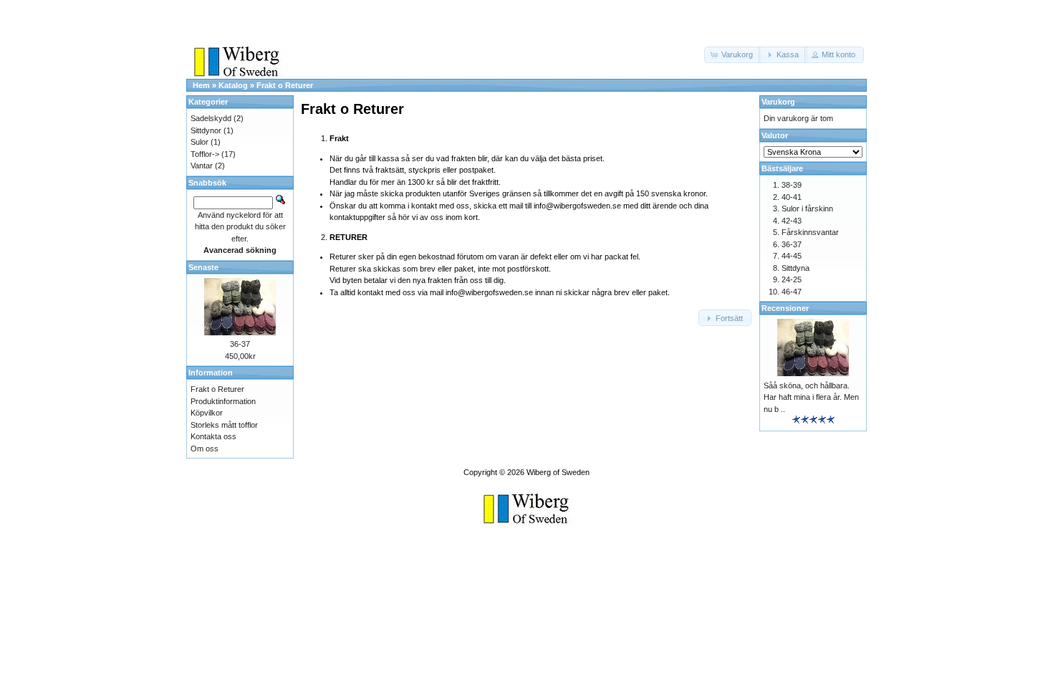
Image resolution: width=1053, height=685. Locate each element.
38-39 (792, 185)
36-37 (240, 344)
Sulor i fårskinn (807, 208)
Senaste (203, 267)
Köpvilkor (207, 412)
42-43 (792, 220)
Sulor (199, 142)
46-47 (792, 291)
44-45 (792, 256)
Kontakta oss (213, 436)
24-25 (792, 279)
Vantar (202, 165)
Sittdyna (795, 268)
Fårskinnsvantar (810, 232)
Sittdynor (206, 130)
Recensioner (785, 308)
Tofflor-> (205, 154)
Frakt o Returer (284, 85)
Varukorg (778, 101)
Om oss (204, 448)
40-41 (792, 197)
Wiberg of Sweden (558, 472)
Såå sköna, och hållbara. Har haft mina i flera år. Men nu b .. (811, 397)
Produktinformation (223, 401)
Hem (201, 85)
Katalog (233, 85)
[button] (732, 55)
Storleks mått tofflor (224, 425)
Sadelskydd (211, 118)
